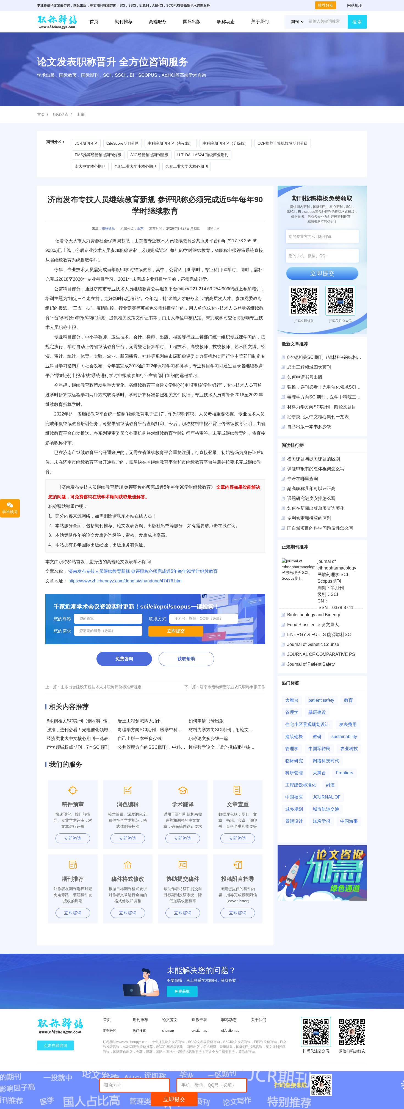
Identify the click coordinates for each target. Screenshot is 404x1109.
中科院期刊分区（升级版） (226, 143)
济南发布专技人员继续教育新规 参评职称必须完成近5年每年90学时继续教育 (143, 571)
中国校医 (294, 797)
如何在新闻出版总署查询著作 (315, 508)
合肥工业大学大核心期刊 (186, 166)
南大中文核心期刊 (90, 166)
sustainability (344, 736)
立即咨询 (73, 838)
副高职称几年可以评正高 (311, 488)
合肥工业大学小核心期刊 (135, 166)
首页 (94, 21)
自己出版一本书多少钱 (140, 738)
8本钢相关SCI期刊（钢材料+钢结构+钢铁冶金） (94, 721)
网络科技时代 (326, 760)
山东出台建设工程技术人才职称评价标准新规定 (101, 687)
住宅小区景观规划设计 (307, 724)
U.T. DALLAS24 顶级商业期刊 (202, 155)
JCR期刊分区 (86, 143)
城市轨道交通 (326, 809)
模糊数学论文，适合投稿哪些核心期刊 (226, 747)
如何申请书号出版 (206, 721)
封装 (330, 785)
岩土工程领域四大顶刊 (140, 721)
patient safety (321, 700)
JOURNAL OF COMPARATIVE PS (321, 654)
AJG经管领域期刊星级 (149, 155)
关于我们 (260, 21)
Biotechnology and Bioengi (313, 614)
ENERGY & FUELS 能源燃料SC (319, 634)
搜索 (357, 22)
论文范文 (170, 1019)
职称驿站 (108, 228)
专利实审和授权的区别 (309, 518)
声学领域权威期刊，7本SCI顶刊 (78, 747)
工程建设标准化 (300, 785)
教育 (348, 700)
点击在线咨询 (55, 1045)
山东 (80, 114)
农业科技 (349, 748)
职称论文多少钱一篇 (208, 738)
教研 (317, 736)
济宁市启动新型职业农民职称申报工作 (232, 687)
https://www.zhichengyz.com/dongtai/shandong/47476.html (125, 581)
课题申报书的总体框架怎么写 (315, 468)
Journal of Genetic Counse (313, 644)
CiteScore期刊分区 (122, 143)
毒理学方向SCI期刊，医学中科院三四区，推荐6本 (166, 729)
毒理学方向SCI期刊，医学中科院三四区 (326, 397)
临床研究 (294, 760)
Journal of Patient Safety (311, 664)
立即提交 (322, 273)
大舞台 (291, 700)
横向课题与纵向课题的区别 (313, 458)
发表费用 (348, 724)
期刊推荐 (123, 21)
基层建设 (317, 712)
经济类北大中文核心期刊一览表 (77, 738)
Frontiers (344, 772)
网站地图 (355, 5)
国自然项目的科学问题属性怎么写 (320, 528)
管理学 (291, 712)
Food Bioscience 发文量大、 (315, 624)
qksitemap (199, 1031)
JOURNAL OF (327, 797)
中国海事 (349, 821)
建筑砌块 (294, 736)
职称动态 (226, 21)
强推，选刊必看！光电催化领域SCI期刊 (85, 729)
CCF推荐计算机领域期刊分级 (283, 143)
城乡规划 (294, 809)
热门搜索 (139, 1031)
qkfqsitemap (230, 1031)
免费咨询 (124, 658)
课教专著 (199, 1019)
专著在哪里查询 (302, 478)
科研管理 (294, 772)
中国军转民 (319, 748)
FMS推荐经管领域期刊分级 (98, 155)
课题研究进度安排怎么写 (311, 498)
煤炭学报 (321, 821)
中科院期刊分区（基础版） (171, 143)
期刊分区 (109, 1031)
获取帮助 (186, 658)
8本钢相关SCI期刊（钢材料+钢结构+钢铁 (327, 357)
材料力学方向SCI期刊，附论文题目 (223, 729)
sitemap (168, 1031)
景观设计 (294, 821)
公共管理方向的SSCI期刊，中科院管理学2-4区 (163, 747)
